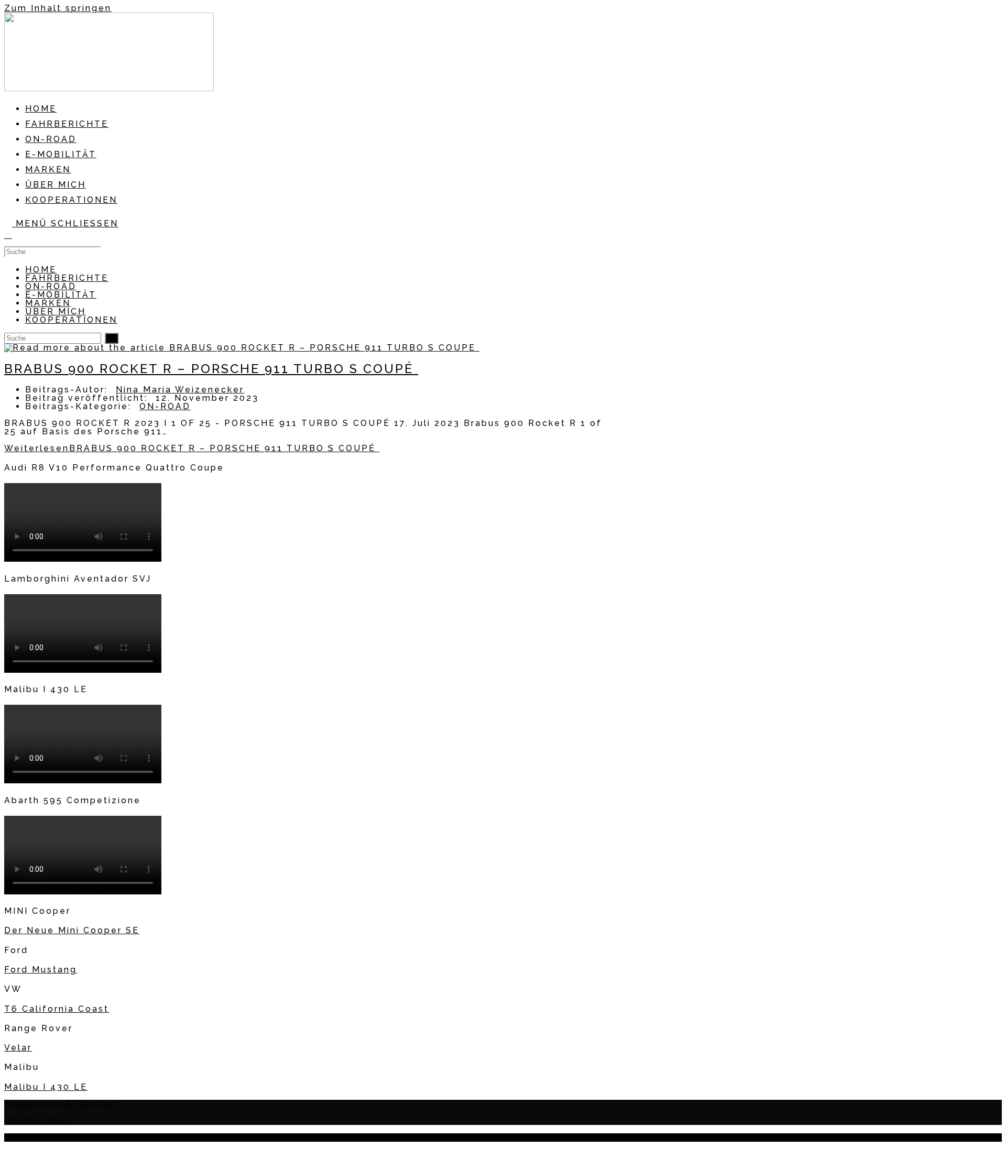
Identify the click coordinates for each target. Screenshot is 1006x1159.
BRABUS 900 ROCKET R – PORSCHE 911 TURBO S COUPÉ (211, 368)
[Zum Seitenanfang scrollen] (10, 1148)
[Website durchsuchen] (8, 235)
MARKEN (48, 303)
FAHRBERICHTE (66, 278)
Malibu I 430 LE (46, 1087)
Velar (18, 1048)
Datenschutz (38, 1120)
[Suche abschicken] (111, 338)
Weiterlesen (191, 448)
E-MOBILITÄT (60, 295)
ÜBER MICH (55, 311)
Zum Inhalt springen (58, 8)
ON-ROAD (50, 286)
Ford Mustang (40, 970)
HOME (41, 270)
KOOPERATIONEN (71, 320)
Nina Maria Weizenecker (180, 390)
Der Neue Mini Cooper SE (71, 930)
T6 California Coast (56, 1009)
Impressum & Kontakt (61, 1104)
